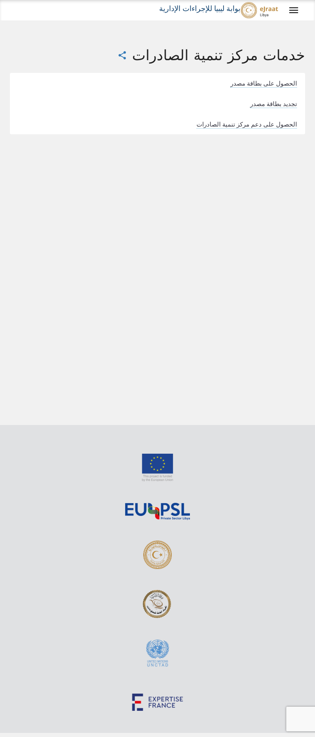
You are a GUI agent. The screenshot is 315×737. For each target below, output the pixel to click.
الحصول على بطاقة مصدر (264, 83)
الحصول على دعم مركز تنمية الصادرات (246, 124)
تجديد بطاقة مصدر (273, 103)
